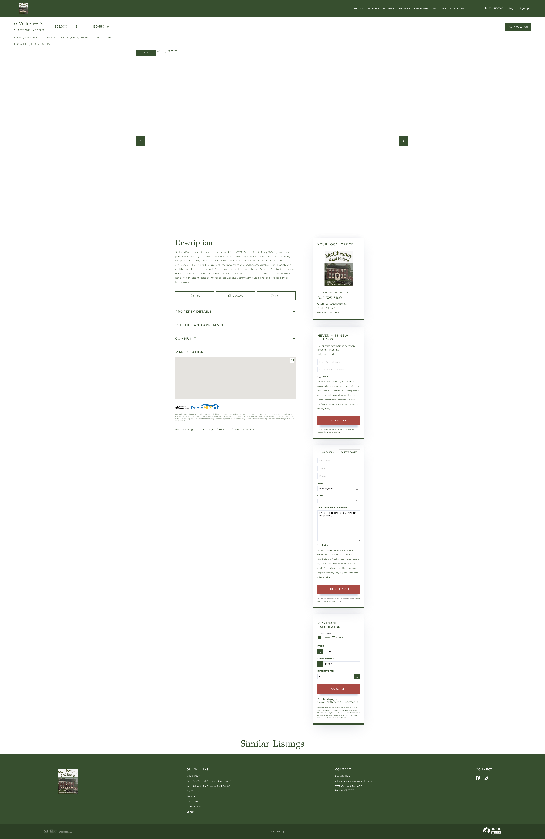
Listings (189, 429)
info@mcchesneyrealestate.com (353, 781)
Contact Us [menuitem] (457, 8)
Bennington (209, 429)
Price (320, 646)
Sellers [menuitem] (403, 8)
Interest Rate (325, 671)
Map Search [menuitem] (193, 776)
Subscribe (338, 420)
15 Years (339, 637)
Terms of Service (331, 601)
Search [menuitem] (372, 8)
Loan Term (324, 633)
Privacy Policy (323, 409)
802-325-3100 (496, 8)
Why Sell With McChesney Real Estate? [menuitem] (208, 786)
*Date (320, 483)
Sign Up (524, 8)
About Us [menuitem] (438, 8)
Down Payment (326, 658)
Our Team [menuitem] (192, 801)
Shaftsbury (225, 429)
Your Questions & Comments (332, 507)
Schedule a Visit (349, 452)
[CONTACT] (518, 27)
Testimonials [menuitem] (193, 806)
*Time (320, 495)
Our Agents (334, 312)
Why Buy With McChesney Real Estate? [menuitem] (208, 781)
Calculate (338, 689)
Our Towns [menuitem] (421, 8)
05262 (237, 429)
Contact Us (322, 312)
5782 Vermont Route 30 (348, 788)
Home (178, 429)
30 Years (326, 637)
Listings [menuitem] (356, 8)
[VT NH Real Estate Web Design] (492, 831)
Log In (512, 8)
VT (198, 429)
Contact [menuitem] (190, 812)
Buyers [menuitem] (387, 8)
